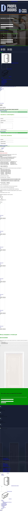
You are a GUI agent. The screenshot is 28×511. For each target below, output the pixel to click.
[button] (3, 107)
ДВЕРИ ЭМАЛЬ (5, 470)
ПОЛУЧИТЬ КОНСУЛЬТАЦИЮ (4, 30)
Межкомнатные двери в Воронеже (7, 79)
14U (0, 327)
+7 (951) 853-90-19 (14, 1)
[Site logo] (9, 13)
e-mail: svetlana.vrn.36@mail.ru (6, 459)
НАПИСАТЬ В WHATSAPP (3, 145)
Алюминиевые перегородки (6, 466)
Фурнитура (4, 84)
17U (0, 311)
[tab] (14, 148)
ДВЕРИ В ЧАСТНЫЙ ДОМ (6, 471)
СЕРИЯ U (4, 146)
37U (0, 216)
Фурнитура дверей (5, 463)
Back (3, 501)
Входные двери (5, 502)
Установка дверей (5, 464)
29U (0, 248)
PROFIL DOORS (5, 469)
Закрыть (1, 510)
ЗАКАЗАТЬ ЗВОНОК (3, 131)
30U (0, 232)
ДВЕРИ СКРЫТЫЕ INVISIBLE (7, 468)
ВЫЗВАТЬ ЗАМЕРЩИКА (3, 110)
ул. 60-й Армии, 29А (5, 458)
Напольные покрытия (5, 465)
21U (0, 295)
